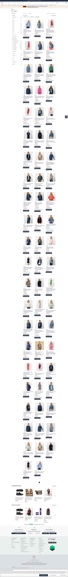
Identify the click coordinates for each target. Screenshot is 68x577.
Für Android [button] (53, 533)
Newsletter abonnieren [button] (18, 533)
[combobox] (35, 3)
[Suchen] (53, 3)
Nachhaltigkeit (41, 542)
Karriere (40, 547)
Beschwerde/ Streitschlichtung (24, 551)
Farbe (13, 59)
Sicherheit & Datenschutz (24, 547)
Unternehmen (41, 539)
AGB (22, 564)
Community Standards (37, 564)
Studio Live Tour (41, 551)
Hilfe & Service (22, 550)
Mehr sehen (54, 505)
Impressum (44, 564)
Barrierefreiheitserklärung (42, 543)
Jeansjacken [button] (32, 16)
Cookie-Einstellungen (63, 575)
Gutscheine (31, 542)
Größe (13, 20)
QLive (12, 543)
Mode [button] (25, 16)
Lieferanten (13, 546)
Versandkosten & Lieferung (24, 543)
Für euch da (31, 546)
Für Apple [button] (45, 533)
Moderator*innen (41, 548)
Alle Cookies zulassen (44, 575)
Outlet (40, 552)
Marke (13, 53)
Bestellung (22, 539)
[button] (58, 3)
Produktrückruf (13, 547)
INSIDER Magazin (32, 539)
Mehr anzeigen (14, 34)
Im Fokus (13, 55)
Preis (13, 57)
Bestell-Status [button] (38, 533)
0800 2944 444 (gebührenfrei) (16, 542)
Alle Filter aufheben (53, 15)
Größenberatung (23, 542)
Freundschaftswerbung (33, 543)
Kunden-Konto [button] (30, 533)
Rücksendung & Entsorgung (24, 546)
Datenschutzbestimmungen (29, 564)
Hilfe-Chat (13, 539)
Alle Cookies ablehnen (53, 575)
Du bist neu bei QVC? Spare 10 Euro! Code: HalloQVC (34, 0)
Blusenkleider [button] (37, 16)
